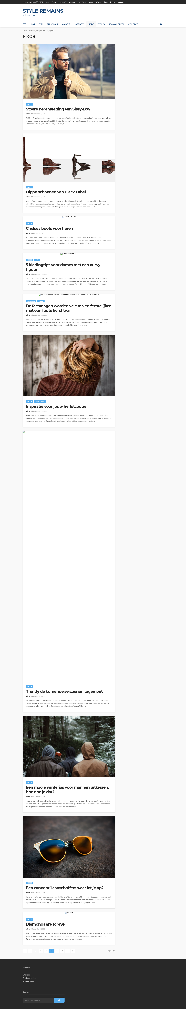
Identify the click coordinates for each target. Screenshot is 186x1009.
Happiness (82, 2)
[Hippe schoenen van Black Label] (69, 157)
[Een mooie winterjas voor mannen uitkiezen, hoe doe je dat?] (69, 746)
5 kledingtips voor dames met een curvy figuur (63, 267)
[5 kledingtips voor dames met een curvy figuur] (69, 254)
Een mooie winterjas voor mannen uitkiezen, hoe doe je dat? (67, 789)
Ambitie (72, 2)
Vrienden (26, 975)
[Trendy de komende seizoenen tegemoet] (69, 556)
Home (47, 2)
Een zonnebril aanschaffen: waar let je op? (65, 888)
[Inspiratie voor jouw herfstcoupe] (69, 365)
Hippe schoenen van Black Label (56, 192)
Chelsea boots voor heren (49, 228)
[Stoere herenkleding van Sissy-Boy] (69, 71)
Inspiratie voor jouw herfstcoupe (56, 406)
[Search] (161, 24)
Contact (121, 2)
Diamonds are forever (46, 924)
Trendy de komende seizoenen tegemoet (64, 691)
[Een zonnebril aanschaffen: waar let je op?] (69, 847)
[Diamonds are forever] (69, 913)
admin (28, 114)
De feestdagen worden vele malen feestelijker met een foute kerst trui (68, 308)
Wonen (98, 2)
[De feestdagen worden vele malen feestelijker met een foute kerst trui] (69, 295)
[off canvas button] (24, 24)
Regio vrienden (109, 2)
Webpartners (28, 981)
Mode (91, 2)
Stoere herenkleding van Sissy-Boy (58, 109)
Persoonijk (62, 2)
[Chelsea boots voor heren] (69, 217)
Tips (54, 2)
